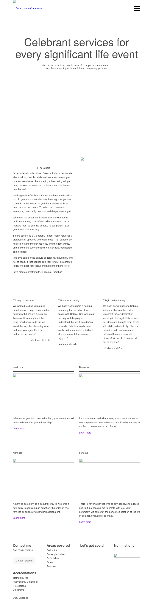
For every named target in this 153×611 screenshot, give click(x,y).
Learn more (19, 428)
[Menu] (135, 8)
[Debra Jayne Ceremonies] (28, 8)
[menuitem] (135, 8)
